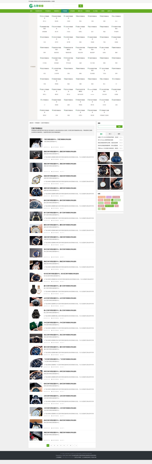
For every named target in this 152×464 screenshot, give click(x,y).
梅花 (92, 84)
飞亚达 (104, 73)
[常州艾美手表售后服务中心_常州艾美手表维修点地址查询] (36, 252)
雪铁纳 (80, 104)
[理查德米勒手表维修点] (68, 49)
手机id (116, 206)
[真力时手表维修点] (56, 28)
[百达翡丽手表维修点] (92, 70)
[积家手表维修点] (116, 59)
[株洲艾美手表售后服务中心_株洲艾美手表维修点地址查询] (36, 423)
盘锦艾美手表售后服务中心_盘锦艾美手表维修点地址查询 (60, 151)
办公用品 (95, 11)
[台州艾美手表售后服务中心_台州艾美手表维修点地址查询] (36, 301)
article (103, 208)
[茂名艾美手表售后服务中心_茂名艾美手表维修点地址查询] (36, 338)
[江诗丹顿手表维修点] (56, 70)
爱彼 (104, 63)
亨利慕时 (116, 31)
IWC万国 (92, 63)
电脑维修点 (57, 11)
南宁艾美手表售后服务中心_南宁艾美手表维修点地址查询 (60, 212)
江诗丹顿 (56, 73)
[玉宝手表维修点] (44, 38)
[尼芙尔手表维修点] (80, 111)
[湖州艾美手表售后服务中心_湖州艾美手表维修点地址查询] (36, 204)
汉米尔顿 (104, 94)
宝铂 (68, 73)
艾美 (92, 21)
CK (116, 84)
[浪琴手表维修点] (116, 70)
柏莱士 (80, 31)
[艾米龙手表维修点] (104, 101)
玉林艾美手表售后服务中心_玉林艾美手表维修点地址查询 (60, 396)
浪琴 (116, 73)
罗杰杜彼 (68, 63)
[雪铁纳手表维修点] (80, 101)
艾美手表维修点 (45, 123)
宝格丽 (116, 42)
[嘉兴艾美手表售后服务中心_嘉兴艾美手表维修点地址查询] (36, 289)
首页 (31, 11)
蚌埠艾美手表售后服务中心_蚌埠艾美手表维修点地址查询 (60, 371)
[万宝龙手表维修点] (68, 28)
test (99, 208)
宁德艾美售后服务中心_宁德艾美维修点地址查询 (57, 139)
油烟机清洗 (101, 206)
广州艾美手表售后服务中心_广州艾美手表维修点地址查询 (60, 359)
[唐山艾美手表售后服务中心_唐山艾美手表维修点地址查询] (36, 313)
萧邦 (44, 52)
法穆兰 (104, 52)
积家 (116, 63)
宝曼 (68, 115)
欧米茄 (56, 21)
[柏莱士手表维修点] (80, 28)
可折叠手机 (117, 200)
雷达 (80, 21)
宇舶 (104, 42)
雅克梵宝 (56, 52)
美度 (68, 84)
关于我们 (62, 453)
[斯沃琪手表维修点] (92, 111)
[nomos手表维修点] (92, 91)
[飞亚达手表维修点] (104, 70)
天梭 (44, 84)
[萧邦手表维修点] (44, 49)
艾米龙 (104, 104)
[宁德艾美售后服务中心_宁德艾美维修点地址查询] (36, 142)
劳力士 (44, 21)
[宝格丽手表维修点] (116, 38)
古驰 (116, 104)
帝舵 (104, 21)
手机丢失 (109, 197)
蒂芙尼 (44, 115)
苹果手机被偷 (101, 197)
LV (44, 104)
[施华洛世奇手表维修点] (80, 91)
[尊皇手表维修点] (104, 28)
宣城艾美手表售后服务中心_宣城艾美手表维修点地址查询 (60, 176)
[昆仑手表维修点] (92, 28)
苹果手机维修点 (109, 206)
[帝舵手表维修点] (104, 17)
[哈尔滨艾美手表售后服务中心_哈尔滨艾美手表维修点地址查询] (36, 277)
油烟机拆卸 (114, 203)
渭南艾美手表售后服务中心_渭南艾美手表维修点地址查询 (60, 163)
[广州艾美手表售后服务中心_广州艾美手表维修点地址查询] (36, 362)
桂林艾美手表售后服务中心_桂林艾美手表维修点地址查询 (60, 383)
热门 (110, 134)
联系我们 (68, 453)
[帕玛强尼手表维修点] (56, 59)
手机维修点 (48, 11)
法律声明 (84, 453)
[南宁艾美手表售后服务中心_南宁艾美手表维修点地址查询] (36, 216)
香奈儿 (44, 94)
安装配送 (88, 11)
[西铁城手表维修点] (56, 80)
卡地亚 (68, 21)
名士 (116, 21)
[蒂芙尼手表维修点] (44, 111)
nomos (92, 94)
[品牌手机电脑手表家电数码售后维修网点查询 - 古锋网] (36, 6)
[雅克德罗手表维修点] (92, 49)
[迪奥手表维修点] (68, 101)
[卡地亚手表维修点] (68, 17)
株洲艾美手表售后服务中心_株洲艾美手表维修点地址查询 (60, 420)
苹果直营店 (107, 200)
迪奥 (68, 104)
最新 (101, 134)
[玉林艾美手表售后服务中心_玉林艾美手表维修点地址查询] (36, 399)
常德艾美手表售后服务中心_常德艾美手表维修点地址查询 (60, 432)
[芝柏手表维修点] (44, 59)
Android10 (107, 203)
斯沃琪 (92, 115)
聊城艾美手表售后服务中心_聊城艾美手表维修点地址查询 (60, 261)
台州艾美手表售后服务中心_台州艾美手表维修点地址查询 (60, 298)
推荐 (119, 134)
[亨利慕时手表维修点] (116, 28)
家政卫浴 (80, 11)
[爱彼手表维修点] (104, 59)
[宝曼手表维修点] (68, 111)
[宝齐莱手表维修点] (68, 38)
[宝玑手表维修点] (44, 70)
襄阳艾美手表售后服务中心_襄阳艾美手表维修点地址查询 (60, 225)
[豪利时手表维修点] (56, 91)
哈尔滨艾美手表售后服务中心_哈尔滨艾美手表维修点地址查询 (61, 273)
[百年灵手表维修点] (56, 38)
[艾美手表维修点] (92, 17)
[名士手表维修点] (116, 17)
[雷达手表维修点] (80, 17)
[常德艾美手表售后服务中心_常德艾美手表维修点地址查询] (36, 436)
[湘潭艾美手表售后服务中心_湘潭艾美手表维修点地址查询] (36, 191)
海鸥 (80, 84)
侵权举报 (89, 453)
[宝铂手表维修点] (68, 70)
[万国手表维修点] (92, 59)
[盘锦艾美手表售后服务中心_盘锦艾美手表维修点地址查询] (36, 155)
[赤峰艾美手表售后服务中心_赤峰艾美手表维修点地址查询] (36, 240)
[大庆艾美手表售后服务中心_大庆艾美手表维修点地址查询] (36, 411)
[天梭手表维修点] (44, 80)
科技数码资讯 (38, 11)
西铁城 (56, 84)
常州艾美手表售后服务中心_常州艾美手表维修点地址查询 (60, 249)
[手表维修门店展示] (104, 111)
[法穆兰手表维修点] (104, 49)
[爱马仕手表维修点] (68, 91)
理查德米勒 (68, 52)
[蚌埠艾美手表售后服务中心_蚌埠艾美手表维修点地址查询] (36, 375)
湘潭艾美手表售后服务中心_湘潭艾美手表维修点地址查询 (60, 188)
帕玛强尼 (56, 63)
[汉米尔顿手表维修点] (104, 91)
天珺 (56, 115)
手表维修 (65, 11)
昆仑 (92, 31)
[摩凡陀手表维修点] (92, 101)
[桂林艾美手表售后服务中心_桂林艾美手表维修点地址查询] (36, 387)
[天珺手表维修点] (56, 111)
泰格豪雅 (44, 31)
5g (112, 200)
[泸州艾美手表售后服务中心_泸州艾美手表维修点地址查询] (36, 326)
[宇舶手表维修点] (104, 38)
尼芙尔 (80, 115)
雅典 (116, 52)
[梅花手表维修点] (92, 80)
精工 (104, 84)
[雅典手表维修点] (116, 49)
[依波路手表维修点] (116, 91)
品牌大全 (110, 11)
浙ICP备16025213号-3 (68, 457)
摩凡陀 (92, 104)
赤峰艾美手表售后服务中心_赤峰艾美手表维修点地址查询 (60, 237)
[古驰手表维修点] (116, 101)
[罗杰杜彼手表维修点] (68, 59)
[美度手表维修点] (68, 80)
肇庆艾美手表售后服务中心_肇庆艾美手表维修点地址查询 (60, 347)
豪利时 (56, 94)
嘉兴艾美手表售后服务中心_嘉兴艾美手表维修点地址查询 (60, 286)
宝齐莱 (68, 42)
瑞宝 (80, 42)
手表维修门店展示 (104, 115)
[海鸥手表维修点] (80, 80)
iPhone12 (100, 203)
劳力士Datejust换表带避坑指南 (105, 140)
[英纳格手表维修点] (56, 101)
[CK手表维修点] (116, 80)
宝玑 (44, 73)
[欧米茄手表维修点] (56, 17)
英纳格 (56, 104)
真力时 (56, 31)
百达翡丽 (92, 73)
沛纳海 (92, 42)
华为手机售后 (116, 197)
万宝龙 (68, 31)
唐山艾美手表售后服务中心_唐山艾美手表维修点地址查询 (60, 310)
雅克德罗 (92, 52)
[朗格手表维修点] (80, 70)
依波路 (116, 94)
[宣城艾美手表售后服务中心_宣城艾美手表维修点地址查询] (36, 179)
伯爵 (80, 63)
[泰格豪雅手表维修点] (44, 28)
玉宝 (44, 42)
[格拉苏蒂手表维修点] (80, 49)
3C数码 (102, 11)
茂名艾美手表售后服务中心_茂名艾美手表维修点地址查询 (60, 334)
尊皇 (104, 31)
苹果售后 (100, 200)
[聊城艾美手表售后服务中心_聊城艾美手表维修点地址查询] (36, 265)
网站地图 (78, 453)
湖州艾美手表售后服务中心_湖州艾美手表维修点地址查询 (60, 200)
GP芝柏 (44, 63)
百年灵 (56, 42)
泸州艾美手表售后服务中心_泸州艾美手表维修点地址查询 (60, 322)
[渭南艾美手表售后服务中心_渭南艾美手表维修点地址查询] (36, 167)
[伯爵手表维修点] (80, 59)
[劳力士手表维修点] (44, 17)
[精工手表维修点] (104, 80)
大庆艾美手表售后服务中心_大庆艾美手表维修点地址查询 (60, 408)
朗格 (80, 73)
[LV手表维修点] (44, 101)
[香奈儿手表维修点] (44, 91)
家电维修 (72, 11)
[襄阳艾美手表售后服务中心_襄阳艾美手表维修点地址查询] (36, 228)
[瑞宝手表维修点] (80, 38)
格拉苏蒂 (80, 52)
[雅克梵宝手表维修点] (56, 49)
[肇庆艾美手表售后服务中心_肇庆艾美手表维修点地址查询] (36, 350)
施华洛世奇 (80, 94)
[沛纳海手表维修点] (92, 38)
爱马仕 (68, 94)
